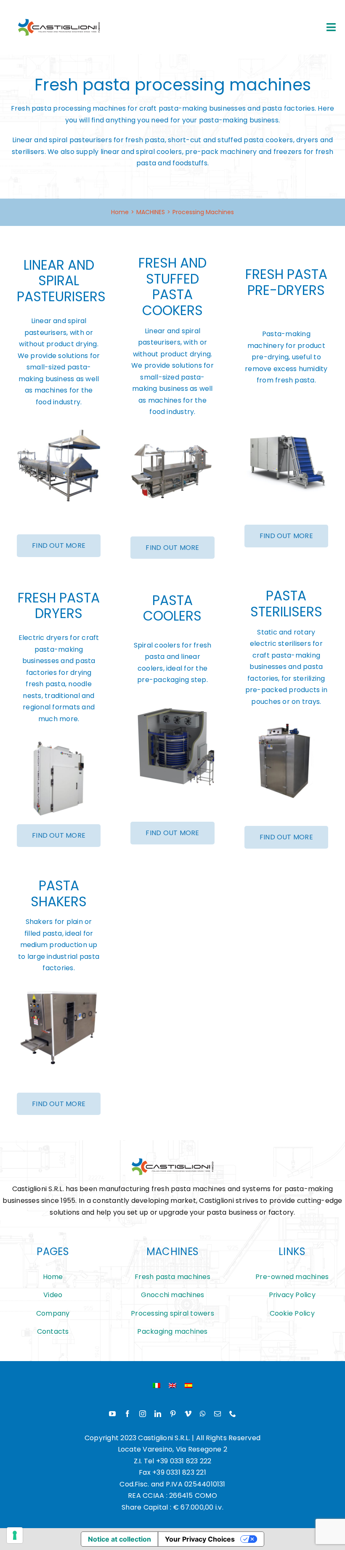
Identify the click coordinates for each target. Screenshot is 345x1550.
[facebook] (127, 1413)
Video (52, 1295)
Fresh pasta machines (172, 1277)
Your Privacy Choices (200, 1539)
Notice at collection (119, 1539)
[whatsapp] (203, 1413)
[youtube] (112, 1413)
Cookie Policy (292, 1313)
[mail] (217, 1413)
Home (53, 1277)
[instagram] (142, 1413)
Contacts (53, 1331)
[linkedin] (157, 1413)
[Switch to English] (172, 1385)
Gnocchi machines (172, 1295)
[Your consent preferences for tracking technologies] (15, 1535)
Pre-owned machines (292, 1277)
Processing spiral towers (172, 1313)
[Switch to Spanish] (188, 1385)
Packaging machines (172, 1331)
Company (53, 1313)
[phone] (232, 1413)
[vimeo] (188, 1413)
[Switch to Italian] (157, 1385)
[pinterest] (173, 1413)
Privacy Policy (292, 1295)
